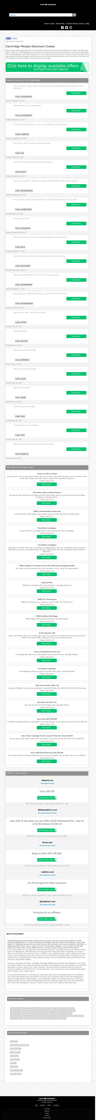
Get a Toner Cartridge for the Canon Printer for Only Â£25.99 (47, 736)
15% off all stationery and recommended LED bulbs (32, 162)
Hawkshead (15, 1052)
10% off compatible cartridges (24, 369)
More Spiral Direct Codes (47, 904)
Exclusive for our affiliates (47, 912)
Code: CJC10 (20, 379)
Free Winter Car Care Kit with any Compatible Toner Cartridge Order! (39, 256)
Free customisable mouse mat (47, 652)
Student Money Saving (75, 23)
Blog (87, 23)
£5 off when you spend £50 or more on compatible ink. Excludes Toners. (40, 124)
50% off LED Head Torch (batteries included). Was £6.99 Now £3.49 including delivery (45, 181)
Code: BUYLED (21, 341)
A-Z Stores (47, 1109)
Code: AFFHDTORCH (24, 191)
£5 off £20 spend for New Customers (47, 883)
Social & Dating (16, 1018)
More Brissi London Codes (47, 845)
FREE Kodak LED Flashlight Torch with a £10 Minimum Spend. (36, 275)
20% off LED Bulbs (20, 331)
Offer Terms (29, 804)
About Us (47, 1111)
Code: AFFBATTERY (23, 209)
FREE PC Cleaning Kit (47, 599)
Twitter (49, 1105)
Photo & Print (62, 1016)
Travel (50, 1018)
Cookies (47, 1115)
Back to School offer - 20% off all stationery (29, 312)
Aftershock (14, 1059)
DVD (24, 1011)
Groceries (53, 1013)
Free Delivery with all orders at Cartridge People (31, 143)
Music (46, 1016)
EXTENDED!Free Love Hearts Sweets (27, 106)
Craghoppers (15, 1049)
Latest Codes (49, 23)
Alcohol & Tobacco (17, 1008)
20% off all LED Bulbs (21, 388)
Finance (63, 1011)
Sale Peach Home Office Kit (47, 685)
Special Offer (46, 583)
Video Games (60, 1018)
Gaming (25, 1013)
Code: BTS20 (20, 322)
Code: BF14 (20, 247)
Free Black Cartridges (47, 528)
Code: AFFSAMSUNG (24, 303)
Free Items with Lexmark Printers (47, 492)
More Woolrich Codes (47, 783)
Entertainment (44, 1011)
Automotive (36, 1008)
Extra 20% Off (47, 791)
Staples (13, 1041)
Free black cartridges (47, 669)
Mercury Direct (16, 1070)
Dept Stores (15, 1011)
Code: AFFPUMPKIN (23, 285)
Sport (27, 1018)
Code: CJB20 (20, 397)
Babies (45, 1008)
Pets (53, 1016)
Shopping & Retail (76, 1016)
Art (28, 1008)
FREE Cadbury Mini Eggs (47, 616)
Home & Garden (16, 1016)
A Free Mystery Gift (47, 633)
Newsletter (60, 23)
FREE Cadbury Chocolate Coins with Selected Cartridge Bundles (47, 566)
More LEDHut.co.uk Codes (47, 875)
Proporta (14, 1056)
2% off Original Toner (21, 218)
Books (53, 1008)
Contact (47, 1113)
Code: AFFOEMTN (22, 228)
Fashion (55, 1011)
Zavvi (13, 1063)
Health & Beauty (65, 1013)
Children (70, 1008)
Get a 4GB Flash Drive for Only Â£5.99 (47, 753)
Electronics (32, 1011)
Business (61, 1008)
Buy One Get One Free (47, 702)
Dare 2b (14, 1067)
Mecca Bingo (15, 1074)
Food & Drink (15, 1013)
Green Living (42, 1013)
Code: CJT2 (20, 435)
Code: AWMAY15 (22, 360)
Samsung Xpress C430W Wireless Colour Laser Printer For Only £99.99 (40, 294)
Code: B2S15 (20, 172)
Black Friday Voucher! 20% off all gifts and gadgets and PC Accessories (40, 237)
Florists (71, 1011)
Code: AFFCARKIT (22, 266)
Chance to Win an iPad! (47, 474)
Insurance (28, 1016)
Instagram (56, 1105)
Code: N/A (19, 153)
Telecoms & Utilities (38, 1018)
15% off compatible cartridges (24, 350)
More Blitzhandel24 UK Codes (47, 813)
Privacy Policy (47, 1118)
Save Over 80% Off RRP (47, 719)
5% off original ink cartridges (24, 406)
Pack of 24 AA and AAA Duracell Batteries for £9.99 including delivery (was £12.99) (44, 200)
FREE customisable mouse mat (46, 511)
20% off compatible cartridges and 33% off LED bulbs (33, 444)
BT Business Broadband (19, 1045)
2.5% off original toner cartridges (26, 425)
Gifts (33, 1013)
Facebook (42, 1105)
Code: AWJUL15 (21, 454)
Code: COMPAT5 (22, 134)
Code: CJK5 (20, 416)
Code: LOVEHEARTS (23, 97)
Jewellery (38, 1016)
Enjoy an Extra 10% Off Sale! (47, 853)
